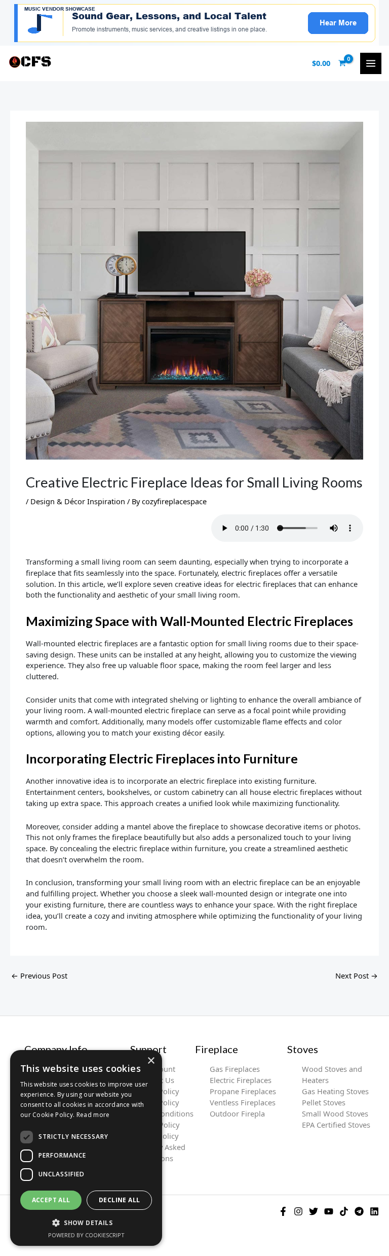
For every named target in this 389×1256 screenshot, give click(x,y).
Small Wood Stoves (335, 1113)
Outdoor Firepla (237, 1113)
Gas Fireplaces (235, 1069)
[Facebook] (283, 1211)
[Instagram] (298, 1211)
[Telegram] (359, 1211)
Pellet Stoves (323, 1102)
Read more (93, 1114)
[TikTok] (343, 1211)
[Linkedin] (374, 1211)
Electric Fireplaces (240, 1080)
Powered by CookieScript (86, 1235)
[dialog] (86, 1148)
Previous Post (39, 975)
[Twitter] (313, 1211)
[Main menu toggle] (370, 63)
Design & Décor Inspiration (77, 501)
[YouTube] (328, 1211)
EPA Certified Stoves (336, 1125)
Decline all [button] (119, 1200)
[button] (86, 1222)
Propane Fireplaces (243, 1091)
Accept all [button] (51, 1200)
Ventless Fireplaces (243, 1102)
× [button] (150, 1061)
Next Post (356, 975)
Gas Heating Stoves (335, 1091)
